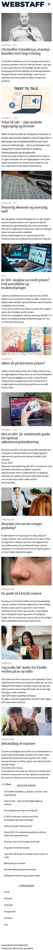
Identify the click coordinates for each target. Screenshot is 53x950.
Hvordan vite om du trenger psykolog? (22, 841)
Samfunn (6, 45)
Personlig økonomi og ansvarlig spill (20, 810)
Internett (6, 118)
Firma (7, 891)
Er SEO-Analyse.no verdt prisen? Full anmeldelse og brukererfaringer (25, 284)
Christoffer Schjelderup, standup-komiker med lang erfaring (26, 51)
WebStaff (23, 945)
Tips (15, 45)
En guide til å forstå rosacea (21, 593)
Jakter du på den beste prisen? (23, 363)
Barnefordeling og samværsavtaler (20, 869)
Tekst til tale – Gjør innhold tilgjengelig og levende (21, 124)
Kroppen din (7, 520)
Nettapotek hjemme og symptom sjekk (22, 875)
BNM (30, 948)
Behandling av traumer (18, 743)
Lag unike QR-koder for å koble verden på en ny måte (24, 669)
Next (8, 784)
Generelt (8, 898)
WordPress (18, 948)
